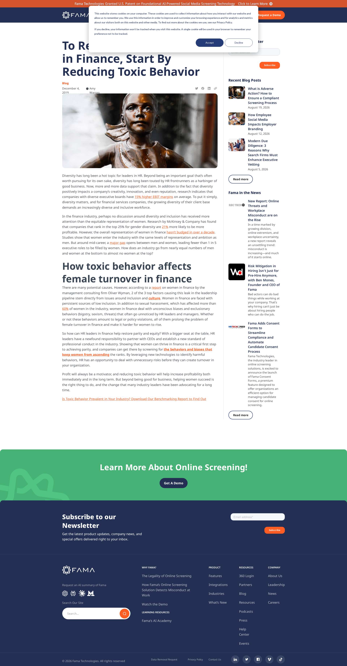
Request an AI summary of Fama (84, 585)
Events (244, 643)
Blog (242, 593)
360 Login (246, 576)
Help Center (244, 632)
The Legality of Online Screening (166, 576)
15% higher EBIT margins (154, 197)
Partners (245, 584)
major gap (117, 242)
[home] (76, 15)
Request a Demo (269, 15)
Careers (274, 602)
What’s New (218, 602)
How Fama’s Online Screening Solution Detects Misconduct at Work (166, 589)
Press (243, 620)
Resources (247, 602)
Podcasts (246, 611)
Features (215, 576)
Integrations (218, 584)
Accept (209, 42)
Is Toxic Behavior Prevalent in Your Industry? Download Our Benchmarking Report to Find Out (134, 399)
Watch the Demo (155, 604)
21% (165, 227)
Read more (240, 179)
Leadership (276, 584)
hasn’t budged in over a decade (191, 232)
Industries (216, 593)
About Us (275, 576)
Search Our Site (72, 603)
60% (65, 308)
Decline (239, 42)
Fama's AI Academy (157, 620)
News (272, 593)
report (156, 287)
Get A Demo (173, 483)
